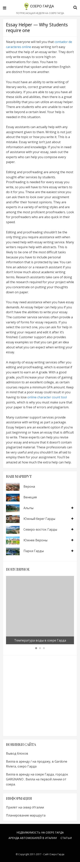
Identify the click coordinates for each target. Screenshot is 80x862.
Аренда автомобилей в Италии (33, 838)
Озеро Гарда (42, 6)
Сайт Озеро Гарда (53, 854)
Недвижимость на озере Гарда (40, 832)
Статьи (66, 838)
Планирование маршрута (25, 815)
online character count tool (47, 397)
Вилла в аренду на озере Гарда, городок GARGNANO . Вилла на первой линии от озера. (37, 779)
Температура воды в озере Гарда (40, 640)
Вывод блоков (17, 753)
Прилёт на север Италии (25, 807)
